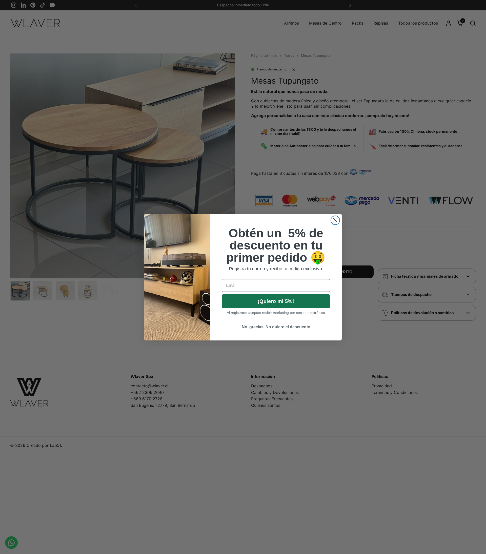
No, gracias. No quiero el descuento (276, 327)
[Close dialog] (335, 220)
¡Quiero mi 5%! (276, 301)
